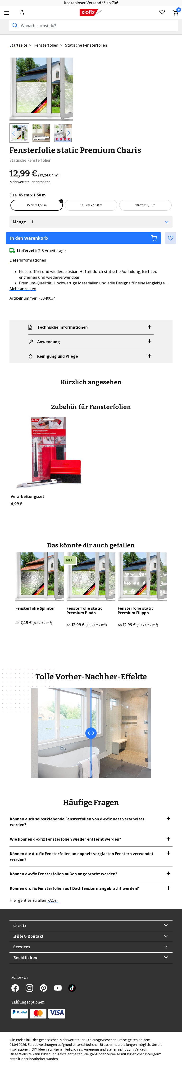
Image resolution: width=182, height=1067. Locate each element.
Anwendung (48, 341)
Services (21, 947)
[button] (14, 89)
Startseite (18, 45)
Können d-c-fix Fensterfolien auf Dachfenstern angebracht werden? (74, 888)
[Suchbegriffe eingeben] (14, 25)
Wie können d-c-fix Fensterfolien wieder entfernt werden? (65, 839)
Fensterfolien (46, 45)
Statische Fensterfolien (86, 45)
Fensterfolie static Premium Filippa (135, 610)
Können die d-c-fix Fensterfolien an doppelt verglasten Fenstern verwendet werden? (82, 856)
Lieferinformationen (27, 260)
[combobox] (93, 25)
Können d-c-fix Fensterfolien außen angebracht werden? (63, 874)
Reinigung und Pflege (57, 356)
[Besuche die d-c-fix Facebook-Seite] (18, 988)
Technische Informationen (62, 327)
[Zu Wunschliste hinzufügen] (170, 238)
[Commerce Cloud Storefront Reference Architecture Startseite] (91, 12)
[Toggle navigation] (6, 13)
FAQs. (52, 900)
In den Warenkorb (29, 238)
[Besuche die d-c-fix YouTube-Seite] (61, 988)
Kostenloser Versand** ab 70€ (91, 2)
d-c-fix (20, 925)
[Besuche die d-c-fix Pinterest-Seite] (47, 988)
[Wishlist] (162, 12)
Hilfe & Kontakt (28, 936)
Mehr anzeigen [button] (22, 288)
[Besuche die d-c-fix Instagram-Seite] (33, 988)
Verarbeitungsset (27, 496)
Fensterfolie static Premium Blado (84, 610)
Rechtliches (25, 957)
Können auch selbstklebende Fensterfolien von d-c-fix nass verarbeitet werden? (77, 821)
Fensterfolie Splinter (35, 608)
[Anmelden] (22, 12)
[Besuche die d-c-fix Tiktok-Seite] (72, 988)
